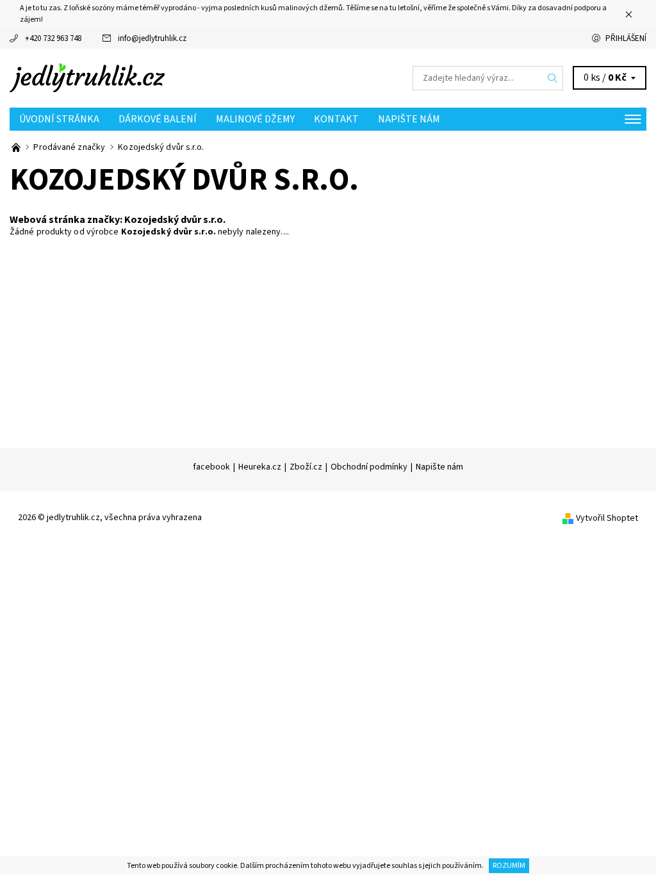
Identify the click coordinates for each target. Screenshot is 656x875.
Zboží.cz (306, 466)
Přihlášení (625, 38)
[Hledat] (553, 78)
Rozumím (509, 865)
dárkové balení (158, 119)
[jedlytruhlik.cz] (169, 78)
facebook (211, 466)
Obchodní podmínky (369, 466)
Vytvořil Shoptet (607, 518)
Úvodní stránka (59, 119)
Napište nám (409, 119)
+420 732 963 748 (53, 38)
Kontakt (336, 119)
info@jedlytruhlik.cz (152, 38)
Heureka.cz (259, 466)
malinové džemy (255, 119)
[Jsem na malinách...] (17, 147)
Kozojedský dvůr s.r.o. (175, 220)
